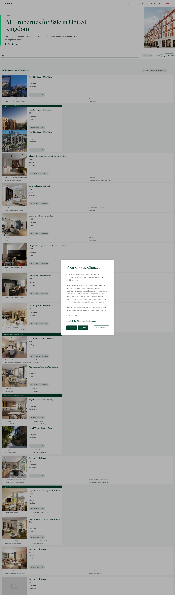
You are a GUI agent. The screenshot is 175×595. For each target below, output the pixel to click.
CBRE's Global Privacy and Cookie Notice (81, 321)
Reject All (83, 328)
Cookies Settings (101, 328)
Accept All (72, 328)
